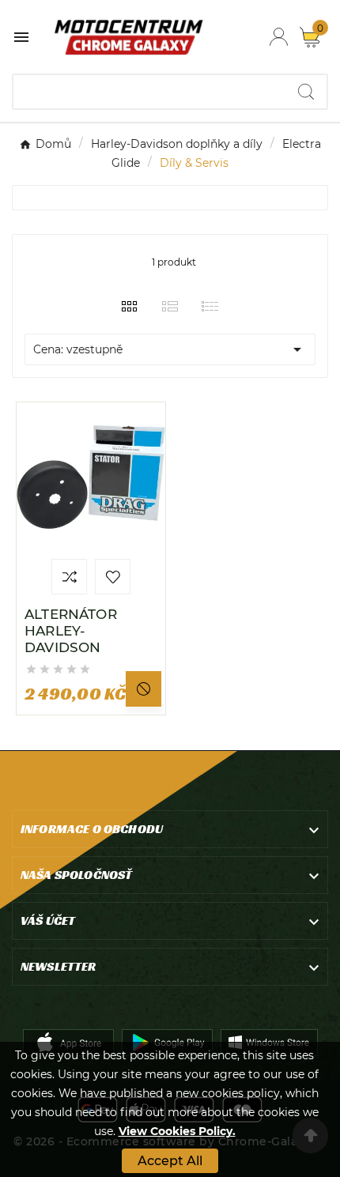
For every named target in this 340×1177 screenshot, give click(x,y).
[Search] (306, 91)
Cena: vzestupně (170, 349)
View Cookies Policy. (177, 1131)
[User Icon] (279, 37)
